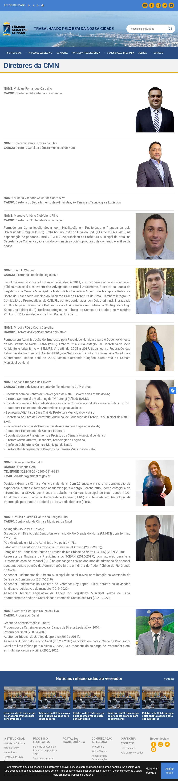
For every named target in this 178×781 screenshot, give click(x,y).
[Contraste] (42, 5)
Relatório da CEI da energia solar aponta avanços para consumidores (19, 716)
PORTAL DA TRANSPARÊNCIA (86, 53)
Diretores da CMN (13, 757)
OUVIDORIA (62, 53)
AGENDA (142, 53)
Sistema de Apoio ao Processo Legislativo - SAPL (45, 750)
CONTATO (158, 53)
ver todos (169, 679)
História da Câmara (14, 743)
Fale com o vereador (132, 752)
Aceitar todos (169, 770)
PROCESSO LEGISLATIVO (40, 53)
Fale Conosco (128, 748)
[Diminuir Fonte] (38, 5)
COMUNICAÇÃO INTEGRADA (120, 53)
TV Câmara (98, 746)
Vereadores (10, 752)
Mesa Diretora (11, 748)
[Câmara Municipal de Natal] (16, 28)
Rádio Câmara (99, 751)
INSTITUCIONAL (14, 53)
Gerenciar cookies (152, 770)
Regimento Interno (43, 758)
